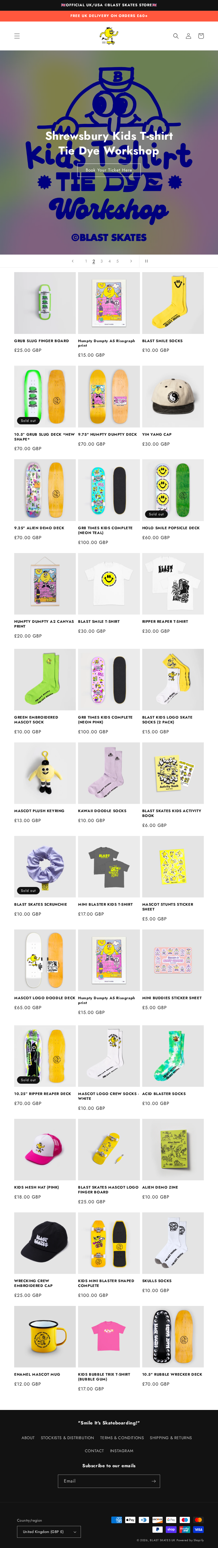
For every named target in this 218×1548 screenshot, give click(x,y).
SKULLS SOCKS (157, 1281)
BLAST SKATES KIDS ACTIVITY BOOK (172, 813)
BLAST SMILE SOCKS (162, 341)
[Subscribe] (153, 1481)
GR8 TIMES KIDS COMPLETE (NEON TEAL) (105, 530)
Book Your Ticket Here (109, 170)
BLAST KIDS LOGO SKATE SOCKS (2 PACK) (167, 720)
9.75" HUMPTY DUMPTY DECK (107, 434)
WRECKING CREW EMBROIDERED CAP (33, 1283)
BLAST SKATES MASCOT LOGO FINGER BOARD (108, 1190)
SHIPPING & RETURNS (171, 1438)
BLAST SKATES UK (162, 1540)
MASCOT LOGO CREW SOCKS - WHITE (108, 1096)
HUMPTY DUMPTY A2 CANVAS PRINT (44, 624)
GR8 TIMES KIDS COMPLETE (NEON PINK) (105, 720)
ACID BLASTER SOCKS (164, 1094)
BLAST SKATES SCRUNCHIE (40, 904)
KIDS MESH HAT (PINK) (36, 1187)
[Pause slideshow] (145, 261)
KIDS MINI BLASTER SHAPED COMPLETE (106, 1283)
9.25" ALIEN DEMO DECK (39, 528)
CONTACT (94, 1451)
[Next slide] (131, 261)
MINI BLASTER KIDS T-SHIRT (105, 904)
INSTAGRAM (121, 1451)
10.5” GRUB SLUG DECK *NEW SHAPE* (44, 437)
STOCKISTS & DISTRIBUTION (67, 1438)
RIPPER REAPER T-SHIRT (165, 621)
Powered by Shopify (190, 1540)
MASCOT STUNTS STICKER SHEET (167, 907)
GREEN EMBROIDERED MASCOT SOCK (36, 720)
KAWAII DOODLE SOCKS (102, 811)
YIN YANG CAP (157, 434)
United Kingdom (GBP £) (43, 1531)
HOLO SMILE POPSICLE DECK (171, 528)
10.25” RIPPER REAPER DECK (42, 1094)
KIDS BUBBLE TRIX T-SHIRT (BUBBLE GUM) (104, 1377)
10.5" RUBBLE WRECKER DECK (172, 1374)
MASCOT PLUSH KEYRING (39, 811)
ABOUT (28, 1438)
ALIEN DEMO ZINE (160, 1187)
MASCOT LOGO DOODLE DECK (45, 998)
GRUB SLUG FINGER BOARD (41, 341)
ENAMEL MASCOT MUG (37, 1374)
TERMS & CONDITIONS (122, 1438)
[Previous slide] (72, 261)
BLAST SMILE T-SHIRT (99, 621)
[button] (17, 36)
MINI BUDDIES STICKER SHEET (172, 998)
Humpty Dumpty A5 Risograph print (106, 343)
